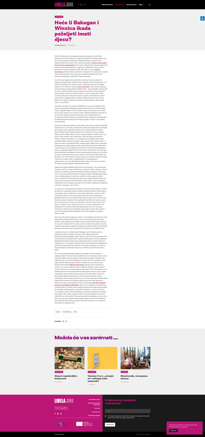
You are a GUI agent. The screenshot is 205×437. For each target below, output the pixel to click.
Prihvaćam (173, 430)
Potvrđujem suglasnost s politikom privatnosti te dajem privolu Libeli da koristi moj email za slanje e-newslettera (128, 417)
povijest (58, 311)
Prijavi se (110, 424)
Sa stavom (119, 5)
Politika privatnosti (59, 434)
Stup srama (131, 5)
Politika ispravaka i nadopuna (94, 403)
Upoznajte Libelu (94, 399)
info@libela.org (63, 409)
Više (140, 5)
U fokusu (124, 372)
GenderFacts (107, 5)
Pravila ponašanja (94, 415)
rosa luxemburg (67, 311)
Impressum (96, 412)
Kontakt (97, 408)
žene (75, 311)
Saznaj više (184, 426)
